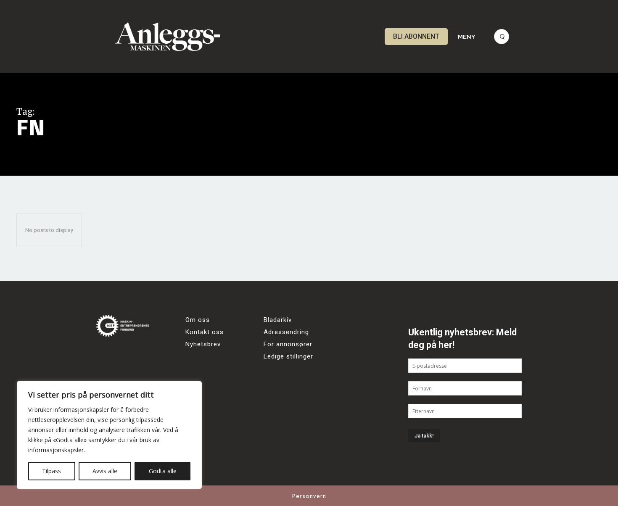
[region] (109, 435)
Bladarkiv (278, 320)
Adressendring (286, 332)
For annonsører (288, 344)
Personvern (309, 496)
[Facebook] (105, 354)
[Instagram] (128, 354)
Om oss (197, 320)
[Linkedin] (152, 354)
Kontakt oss (204, 332)
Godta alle (163, 471)
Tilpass (51, 471)
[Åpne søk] (501, 36)
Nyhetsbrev (203, 344)
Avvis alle (104, 471)
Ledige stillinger (288, 356)
